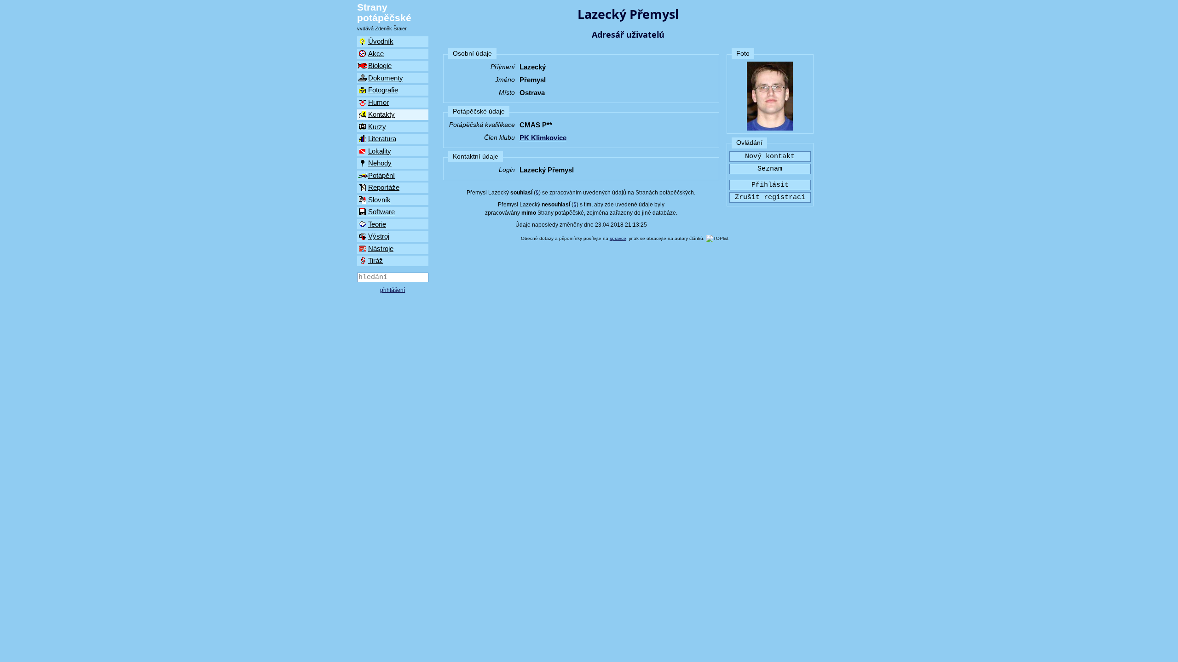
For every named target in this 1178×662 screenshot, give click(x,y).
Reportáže (383, 187)
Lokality (379, 151)
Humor (378, 102)
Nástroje (380, 248)
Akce (376, 53)
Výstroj (378, 236)
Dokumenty (385, 78)
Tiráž (375, 260)
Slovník (379, 200)
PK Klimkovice (543, 138)
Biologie (380, 65)
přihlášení (392, 290)
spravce (618, 238)
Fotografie (383, 90)
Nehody (380, 163)
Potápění (381, 175)
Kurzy (377, 127)
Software (381, 212)
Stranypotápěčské (384, 12)
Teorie (377, 224)
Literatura (382, 139)
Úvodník (380, 41)
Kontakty (381, 114)
